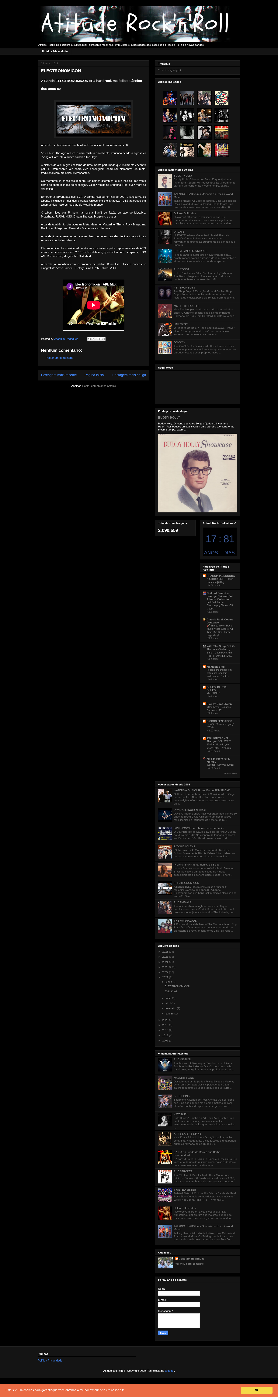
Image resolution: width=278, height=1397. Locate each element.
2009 (165, 1040)
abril (168, 1003)
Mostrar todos (230, 773)
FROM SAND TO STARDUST (191, 250)
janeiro (169, 1013)
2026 (165, 951)
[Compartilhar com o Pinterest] (104, 339)
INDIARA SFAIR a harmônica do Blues (196, 864)
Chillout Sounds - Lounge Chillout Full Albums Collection (220, 596)
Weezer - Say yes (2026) (220, 764)
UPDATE (179, 231)
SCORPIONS (181, 1096)
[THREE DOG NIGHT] (221, 115)
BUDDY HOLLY (183, 175)
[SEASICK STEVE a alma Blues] (204, 115)
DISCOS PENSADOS (219, 721)
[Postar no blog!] (93, 339)
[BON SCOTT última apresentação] (170, 150)
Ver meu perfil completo (189, 1263)
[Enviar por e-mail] (89, 339)
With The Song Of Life (221, 646)
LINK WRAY (181, 324)
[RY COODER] (170, 98)
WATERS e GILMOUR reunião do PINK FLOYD (202, 790)
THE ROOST (181, 269)
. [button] (126, 1390)
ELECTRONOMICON (186, 882)
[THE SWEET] (170, 115)
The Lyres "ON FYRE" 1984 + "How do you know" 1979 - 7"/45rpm (219, 744)
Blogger (169, 1370)
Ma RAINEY (213, 693)
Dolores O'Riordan (185, 213)
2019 (165, 1025)
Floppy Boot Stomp (219, 703)
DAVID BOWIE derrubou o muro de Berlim (199, 828)
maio (168, 998)
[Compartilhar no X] (96, 339)
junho (169, 981)
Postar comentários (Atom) (99, 385)
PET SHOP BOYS (184, 287)
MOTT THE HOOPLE (186, 305)
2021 (165, 977)
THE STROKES (183, 1171)
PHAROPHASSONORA (221, 575)
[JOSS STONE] (204, 150)
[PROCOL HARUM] (221, 132)
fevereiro (171, 1008)
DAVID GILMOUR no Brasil (190, 809)
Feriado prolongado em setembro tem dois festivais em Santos (219, 673)
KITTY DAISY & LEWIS (187, 1133)
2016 (165, 1030)
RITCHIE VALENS (184, 846)
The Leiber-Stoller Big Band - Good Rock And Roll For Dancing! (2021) (220, 652)
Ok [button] (257, 1390)
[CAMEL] (187, 115)
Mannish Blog (216, 666)
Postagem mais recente (59, 375)
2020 (165, 1019)
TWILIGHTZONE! (217, 738)
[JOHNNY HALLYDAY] (187, 150)
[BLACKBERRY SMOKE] (187, 98)
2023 (165, 967)
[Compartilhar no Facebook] (100, 339)
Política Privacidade (55, 51)
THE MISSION (182, 1059)
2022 (165, 972)
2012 (165, 1035)
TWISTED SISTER (185, 1189)
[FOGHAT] (221, 150)
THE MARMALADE (185, 920)
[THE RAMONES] (204, 98)
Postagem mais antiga (129, 375)
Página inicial (95, 375)
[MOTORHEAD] (204, 132)
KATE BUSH (181, 1114)
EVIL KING (171, 991)
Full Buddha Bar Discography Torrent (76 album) (220, 605)
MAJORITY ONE (184, 1077)
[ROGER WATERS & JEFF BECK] (187, 132)
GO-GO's (179, 342)
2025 (165, 956)
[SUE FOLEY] (170, 132)
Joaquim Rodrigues (191, 1258)
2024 (165, 961)
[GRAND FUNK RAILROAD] (221, 98)
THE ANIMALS (182, 902)
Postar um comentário (59, 357)
